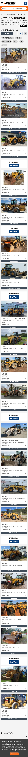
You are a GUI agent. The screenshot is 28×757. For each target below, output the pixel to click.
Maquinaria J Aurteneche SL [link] (13, 476)
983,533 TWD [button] (5, 446)
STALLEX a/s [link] (14, 626)
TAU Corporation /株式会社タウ (14, 72)
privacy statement (11, 750)
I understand (14, 754)
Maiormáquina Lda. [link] (13, 532)
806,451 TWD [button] (5, 595)
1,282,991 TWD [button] (6, 688)
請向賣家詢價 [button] (5, 221)
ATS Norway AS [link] (13, 354)
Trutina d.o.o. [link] (14, 504)
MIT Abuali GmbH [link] (14, 327)
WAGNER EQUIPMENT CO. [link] (14, 128)
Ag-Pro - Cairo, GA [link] (14, 156)
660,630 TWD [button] (5, 568)
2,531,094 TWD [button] (6, 98)
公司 (2, 736)
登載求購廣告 (14, 165)
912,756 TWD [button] (5, 258)
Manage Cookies (22, 749)
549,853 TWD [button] (5, 407)
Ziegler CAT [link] (13, 100)
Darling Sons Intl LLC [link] (14, 223)
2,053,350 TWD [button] (6, 154)
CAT (18, 15)
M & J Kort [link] (14, 409)
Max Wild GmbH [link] (14, 261)
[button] (7, 33)
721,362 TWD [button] (5, 193)
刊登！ (25, 3)
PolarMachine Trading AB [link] (14, 570)
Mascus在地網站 (8, 733)
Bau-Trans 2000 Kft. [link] (13, 448)
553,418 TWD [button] (5, 70)
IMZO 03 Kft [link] (13, 653)
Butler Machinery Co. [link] (14, 195)
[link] (14, 55)
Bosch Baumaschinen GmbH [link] (13, 288)
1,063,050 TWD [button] (6, 530)
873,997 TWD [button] (5, 351)
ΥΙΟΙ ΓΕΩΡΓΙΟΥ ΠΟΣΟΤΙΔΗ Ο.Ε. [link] (14, 718)
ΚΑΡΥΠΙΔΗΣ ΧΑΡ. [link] (14, 691)
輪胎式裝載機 (11, 15)
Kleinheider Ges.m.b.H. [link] (14, 381)
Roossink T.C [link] (14, 598)
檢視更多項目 (23, 26)
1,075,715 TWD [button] (6, 126)
